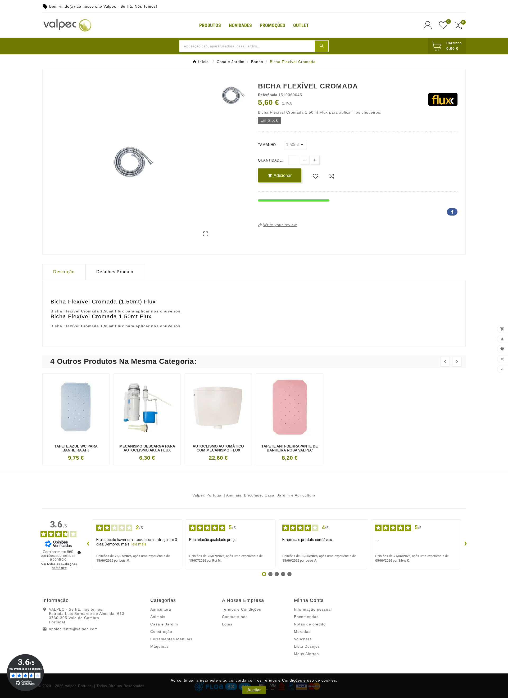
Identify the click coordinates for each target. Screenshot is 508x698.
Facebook (452, 212)
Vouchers (303, 639)
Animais (157, 617)
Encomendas (306, 617)
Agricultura (160, 609)
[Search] (321, 46)
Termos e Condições (241, 609)
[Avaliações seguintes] (465, 543)
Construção (161, 631)
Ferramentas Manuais (171, 639)
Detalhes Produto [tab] (114, 272)
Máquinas (159, 646)
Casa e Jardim (164, 624)
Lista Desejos (307, 646)
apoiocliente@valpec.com (73, 629)
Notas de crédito (310, 624)
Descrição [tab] (64, 272)
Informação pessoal (313, 609)
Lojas (227, 624)
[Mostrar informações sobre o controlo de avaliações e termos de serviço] (79, 553)
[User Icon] (429, 25)
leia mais (138, 544)
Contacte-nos (235, 617)
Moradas (302, 631)
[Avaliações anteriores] (88, 543)
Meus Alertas (306, 654)
